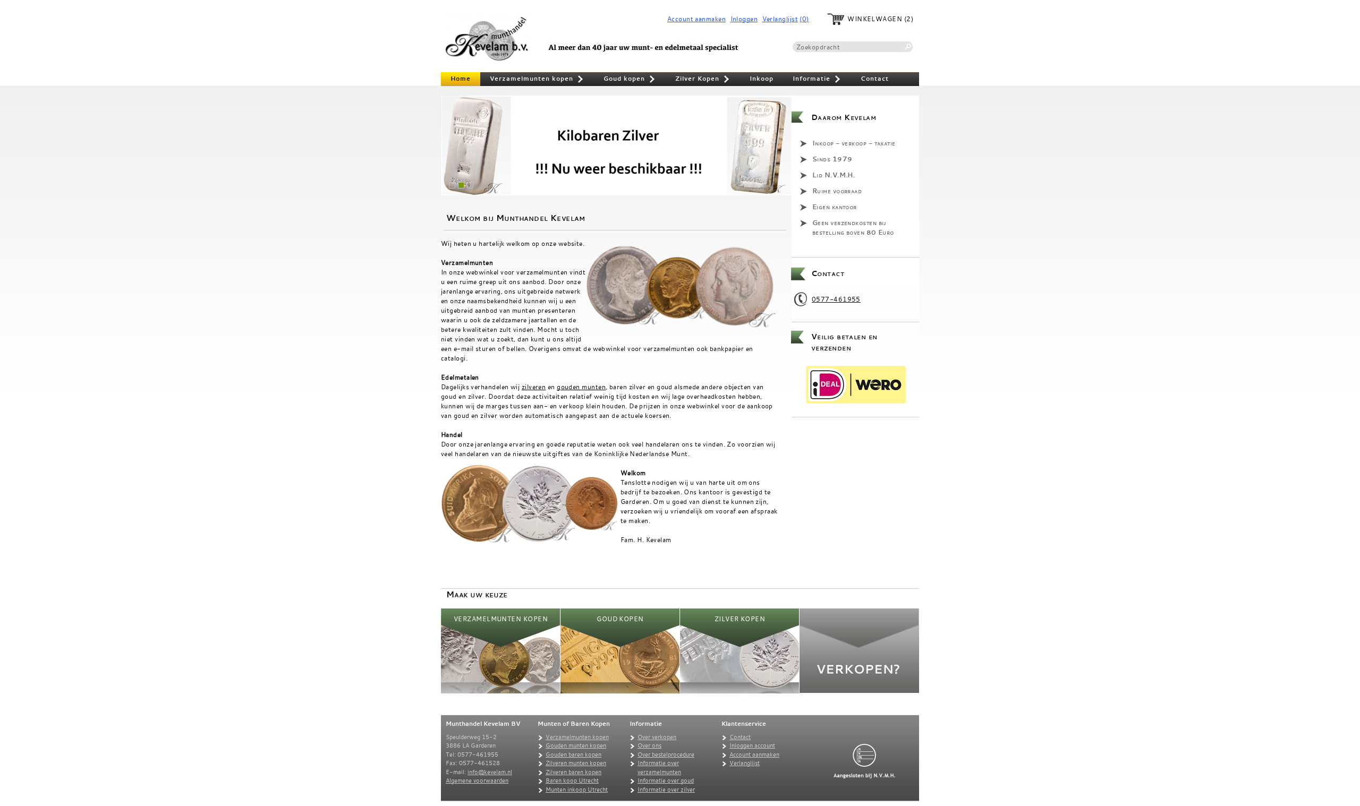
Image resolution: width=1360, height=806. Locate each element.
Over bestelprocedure (666, 754)
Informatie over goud (666, 780)
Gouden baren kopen (573, 754)
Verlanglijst (780, 19)
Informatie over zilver (666, 789)
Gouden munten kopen (576, 745)
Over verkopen (657, 737)
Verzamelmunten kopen (537, 79)
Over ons (649, 745)
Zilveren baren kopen (573, 772)
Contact (875, 78)
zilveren (534, 386)
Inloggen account (752, 745)
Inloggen (744, 19)
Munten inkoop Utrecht (577, 789)
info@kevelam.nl (490, 772)
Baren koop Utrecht (572, 780)
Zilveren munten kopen (576, 763)
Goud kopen (630, 79)
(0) (804, 19)
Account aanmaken (696, 19)
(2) (908, 19)
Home (460, 78)
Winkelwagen (874, 19)
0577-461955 (836, 299)
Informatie (817, 79)
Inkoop (762, 78)
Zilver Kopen (702, 79)
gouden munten (581, 386)
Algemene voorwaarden (477, 780)
